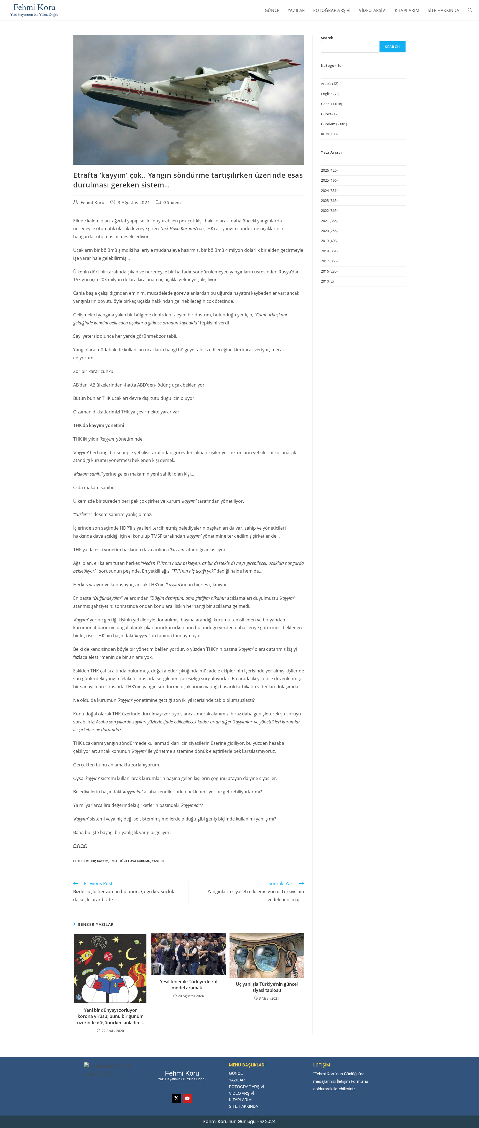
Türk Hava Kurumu (134, 861)
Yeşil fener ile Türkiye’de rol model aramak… (188, 985)
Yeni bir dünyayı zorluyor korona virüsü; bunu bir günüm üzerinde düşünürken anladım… (110, 1016)
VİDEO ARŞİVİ (241, 1093)
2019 (325, 240)
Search (327, 37)
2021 (325, 220)
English (327, 93)
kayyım (102, 861)
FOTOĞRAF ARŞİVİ (246, 1086)
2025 (325, 180)
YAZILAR (237, 1080)
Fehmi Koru (93, 202)
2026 (325, 170)
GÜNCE (236, 1073)
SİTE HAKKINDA (243, 1106)
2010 (325, 281)
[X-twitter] (176, 1098)
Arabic (326, 83)
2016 (325, 271)
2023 (325, 200)
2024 (325, 190)
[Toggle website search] (470, 10)
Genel (325, 103)
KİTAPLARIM (240, 1099)
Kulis (325, 133)
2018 (325, 250)
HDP (93, 861)
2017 (325, 260)
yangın (158, 861)
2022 (325, 210)
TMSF (114, 861)
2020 (325, 230)
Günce (326, 113)
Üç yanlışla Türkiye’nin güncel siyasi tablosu (267, 987)
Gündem (172, 202)
